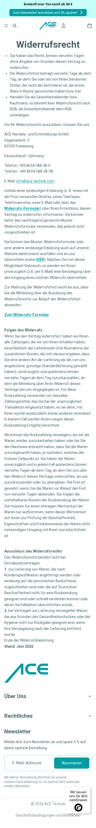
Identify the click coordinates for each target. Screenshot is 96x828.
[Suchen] (15, 26)
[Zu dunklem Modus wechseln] (52, 26)
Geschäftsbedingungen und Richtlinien (48, 815)
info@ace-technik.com (35, 181)
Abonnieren (72, 763)
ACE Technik (54, 804)
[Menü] (6, 26)
